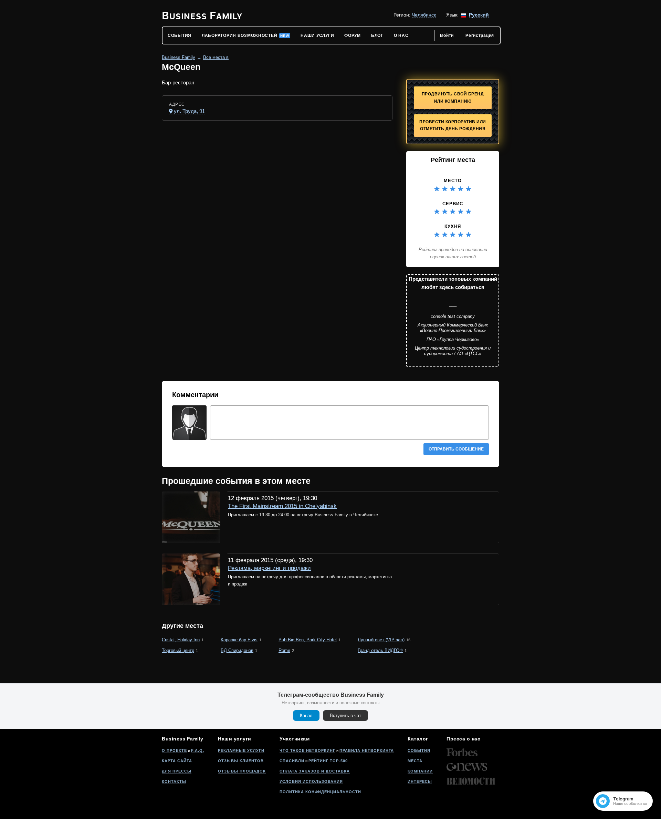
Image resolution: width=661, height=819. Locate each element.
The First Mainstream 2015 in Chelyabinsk (282, 506)
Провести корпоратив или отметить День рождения (452, 126)
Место (453, 180)
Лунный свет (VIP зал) (381, 639)
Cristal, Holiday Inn (181, 639)
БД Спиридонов (237, 650)
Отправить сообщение (456, 449)
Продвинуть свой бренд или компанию (453, 98)
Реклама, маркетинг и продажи (269, 568)
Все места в (216, 57)
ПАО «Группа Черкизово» (453, 339)
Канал (306, 715)
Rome (284, 650)
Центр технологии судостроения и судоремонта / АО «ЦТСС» (453, 350)
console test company (453, 316)
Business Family (178, 57)
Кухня (452, 226)
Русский (479, 15)
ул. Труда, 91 (189, 111)
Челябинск (424, 15)
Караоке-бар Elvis (239, 639)
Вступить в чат (345, 715)
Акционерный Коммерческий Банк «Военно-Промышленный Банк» (453, 327)
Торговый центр (178, 650)
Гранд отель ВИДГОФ (380, 650)
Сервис (452, 203)
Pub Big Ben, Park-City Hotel (308, 639)
